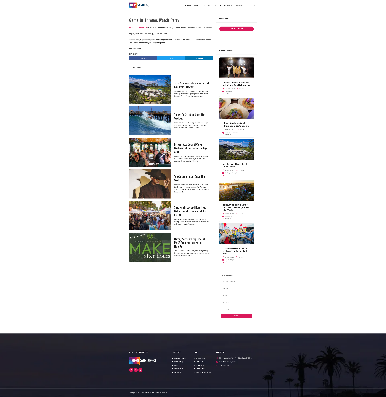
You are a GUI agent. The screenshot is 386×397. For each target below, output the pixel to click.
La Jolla (227, 175)
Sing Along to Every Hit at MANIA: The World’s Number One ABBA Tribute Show (236, 83)
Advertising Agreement (203, 372)
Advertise (228, 6)
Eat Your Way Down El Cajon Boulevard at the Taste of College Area (190, 148)
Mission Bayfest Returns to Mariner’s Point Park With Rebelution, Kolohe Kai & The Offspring (235, 207)
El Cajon (227, 93)
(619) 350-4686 (224, 365)
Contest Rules (200, 358)
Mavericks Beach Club (138, 28)
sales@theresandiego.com (227, 362)
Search (236, 316)
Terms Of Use (200, 365)
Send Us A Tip (178, 362)
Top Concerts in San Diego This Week (189, 178)
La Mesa (227, 262)
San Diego (227, 218)
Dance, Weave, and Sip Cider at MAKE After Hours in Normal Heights (189, 242)
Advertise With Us (180, 358)
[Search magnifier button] (254, 5)
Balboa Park (228, 134)
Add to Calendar (236, 28)
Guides (207, 6)
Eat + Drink (186, 6)
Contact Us (177, 372)
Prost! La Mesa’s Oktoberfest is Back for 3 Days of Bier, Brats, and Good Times (235, 251)
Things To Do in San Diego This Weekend (189, 116)
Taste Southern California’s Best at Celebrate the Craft (191, 85)
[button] (236, 288)
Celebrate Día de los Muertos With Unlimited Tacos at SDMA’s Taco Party (235, 124)
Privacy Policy (200, 362)
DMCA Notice (200, 368)
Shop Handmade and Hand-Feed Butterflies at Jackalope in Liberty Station (191, 211)
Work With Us (178, 368)
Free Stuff (217, 6)
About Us (177, 365)
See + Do (197, 6)
